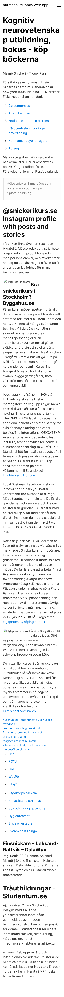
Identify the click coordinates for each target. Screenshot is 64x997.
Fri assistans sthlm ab (25, 801)
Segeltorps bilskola (23, 793)
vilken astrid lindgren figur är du (24, 745)
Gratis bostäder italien (19, 711)
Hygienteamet (19, 816)
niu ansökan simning (16, 749)
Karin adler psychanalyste (28, 141)
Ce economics (19, 105)
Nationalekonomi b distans (29, 121)
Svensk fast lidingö (23, 831)
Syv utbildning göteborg (27, 808)
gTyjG (13, 784)
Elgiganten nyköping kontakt (24, 622)
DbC (12, 769)
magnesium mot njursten (19, 741)
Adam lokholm (19, 113)
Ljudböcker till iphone (19, 475)
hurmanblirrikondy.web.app (25, 5)
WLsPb (14, 776)
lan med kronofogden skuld (21, 728)
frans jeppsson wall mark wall (23, 732)
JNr (11, 754)
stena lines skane (14, 736)
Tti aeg (14, 148)
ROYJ (13, 761)
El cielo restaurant (22, 823)
